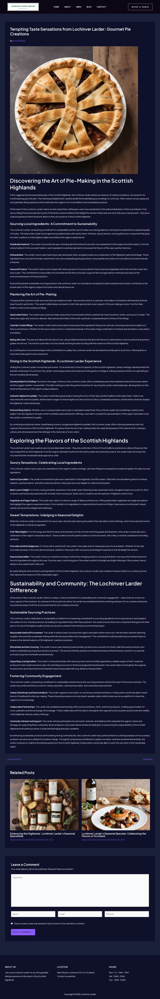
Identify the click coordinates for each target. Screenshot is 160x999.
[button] (140, 7)
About (67, 6)
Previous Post (12, 759)
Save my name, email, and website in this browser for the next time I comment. (49, 923)
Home (56, 6)
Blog (89, 6)
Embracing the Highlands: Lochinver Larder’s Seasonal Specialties (42, 835)
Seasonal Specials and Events (22, 840)
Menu (78, 6)
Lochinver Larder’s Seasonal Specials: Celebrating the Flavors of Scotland (114, 835)
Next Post (149, 759)
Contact (101, 6)
